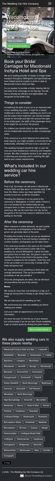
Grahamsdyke (10, 433)
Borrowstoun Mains (12, 422)
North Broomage (24, 394)
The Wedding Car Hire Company (20, 3)
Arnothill (21, 366)
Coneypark (9, 455)
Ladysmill (42, 349)
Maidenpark (28, 416)
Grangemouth (10, 377)
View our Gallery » (16, 40)
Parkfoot (7, 411)
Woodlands (9, 366)
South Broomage (30, 383)
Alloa (36, 450)
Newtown (43, 422)
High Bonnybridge (12, 399)
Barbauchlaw (10, 450)
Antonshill (20, 388)
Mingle (45, 427)
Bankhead (8, 405)
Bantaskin (8, 371)
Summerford (22, 371)
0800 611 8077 (17, 34)
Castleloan (20, 411)
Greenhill (28, 399)
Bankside (22, 355)
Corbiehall (29, 422)
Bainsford (8, 360)
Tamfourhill (25, 377)
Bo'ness (23, 427)
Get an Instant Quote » (18, 45)
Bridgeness (24, 444)
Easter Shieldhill (11, 383)
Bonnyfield (41, 399)
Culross (34, 427)
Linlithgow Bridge (11, 416)
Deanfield (33, 411)
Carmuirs (8, 388)
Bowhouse (46, 383)
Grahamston (35, 355)
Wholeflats (8, 394)
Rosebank (42, 416)
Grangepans (9, 444)
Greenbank (37, 371)
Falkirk (48, 355)
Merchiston (34, 360)
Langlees (21, 360)
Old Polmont (34, 388)
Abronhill (37, 444)
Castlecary (38, 439)
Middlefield (9, 355)
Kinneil (46, 405)
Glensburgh (45, 366)
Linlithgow (8, 439)
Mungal (33, 366)
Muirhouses (25, 450)
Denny (20, 405)
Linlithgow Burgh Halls (30, 433)
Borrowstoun (9, 427)
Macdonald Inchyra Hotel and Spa (19, 349)
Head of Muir (33, 405)
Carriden (47, 450)
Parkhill (38, 377)
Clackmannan (23, 439)
